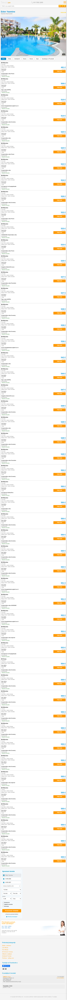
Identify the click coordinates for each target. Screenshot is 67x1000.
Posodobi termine (11, 910)
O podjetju (55, 996)
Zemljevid (17, 58)
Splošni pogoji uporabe (39, 996)
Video (9, 58)
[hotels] (60, 6)
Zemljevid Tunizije (6, 956)
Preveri (59, 71)
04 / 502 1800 (38, 2)
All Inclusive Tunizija (7, 951)
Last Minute (5, 947)
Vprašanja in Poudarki (48, 58)
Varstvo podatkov (48, 996)
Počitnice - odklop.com (8, 958)
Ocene (31, 58)
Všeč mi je (6, 966)
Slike (3, 58)
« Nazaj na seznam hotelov (11, 914)
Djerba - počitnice (6, 945)
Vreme (24, 58)
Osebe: (4, 896)
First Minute (5, 949)
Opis (37, 58)
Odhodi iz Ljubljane (7, 954)
